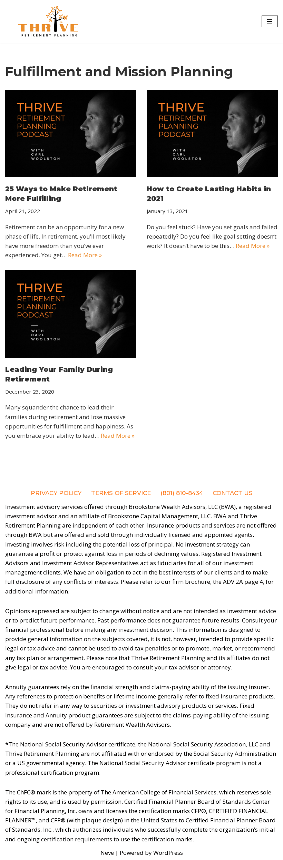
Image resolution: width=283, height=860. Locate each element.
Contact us (233, 493)
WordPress (168, 853)
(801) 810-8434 (181, 493)
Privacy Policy (56, 493)
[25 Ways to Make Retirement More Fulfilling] (70, 133)
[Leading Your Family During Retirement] (70, 314)
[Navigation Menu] (270, 21)
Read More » (85, 255)
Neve (107, 853)
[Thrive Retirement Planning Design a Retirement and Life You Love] (48, 21)
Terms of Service (121, 493)
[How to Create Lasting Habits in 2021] (212, 133)
